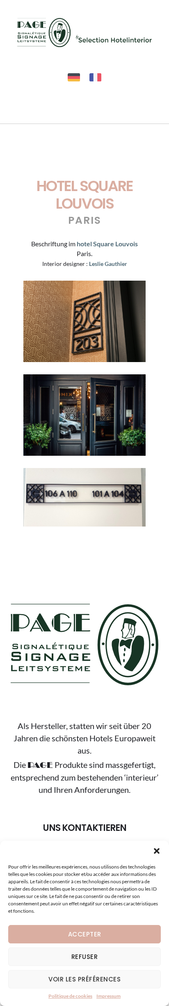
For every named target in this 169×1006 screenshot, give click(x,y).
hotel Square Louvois (107, 244)
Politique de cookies (70, 996)
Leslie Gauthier (108, 263)
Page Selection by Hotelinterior (84, 32)
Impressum (108, 996)
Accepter (84, 934)
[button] (157, 851)
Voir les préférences (84, 979)
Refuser (84, 956)
